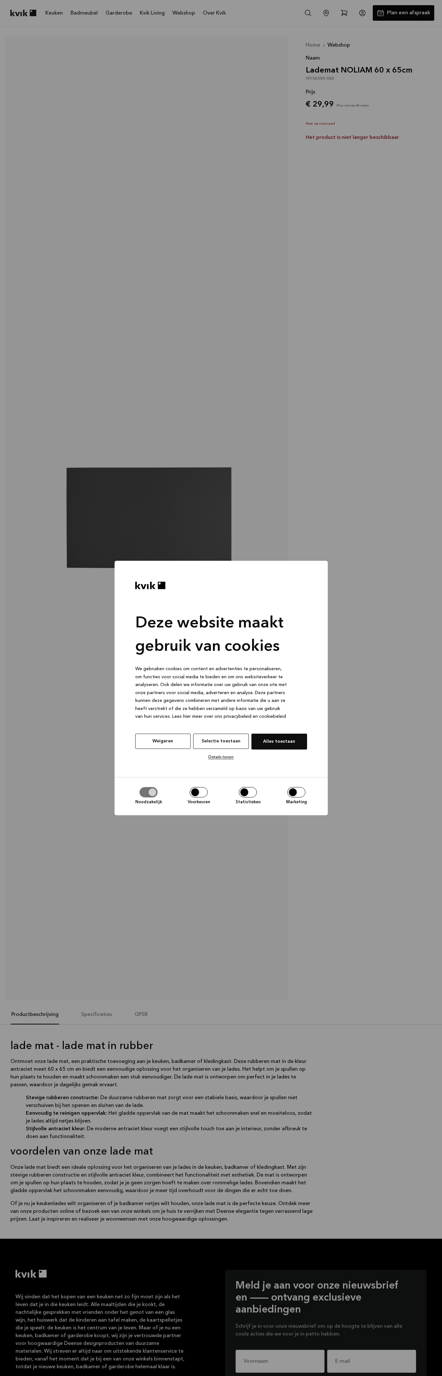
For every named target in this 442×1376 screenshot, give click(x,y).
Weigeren (162, 741)
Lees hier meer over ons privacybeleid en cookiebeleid (229, 717)
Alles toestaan (279, 741)
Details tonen (221, 757)
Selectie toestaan (221, 741)
